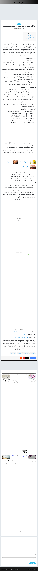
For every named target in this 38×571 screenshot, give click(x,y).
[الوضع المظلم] (31, 2)
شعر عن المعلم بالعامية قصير (23, 334)
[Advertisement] (29, 12)
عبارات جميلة (26, 353)
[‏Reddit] (21, 358)
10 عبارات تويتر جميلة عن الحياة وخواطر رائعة (6, 380)
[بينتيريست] (24, 358)
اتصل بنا (18, 569)
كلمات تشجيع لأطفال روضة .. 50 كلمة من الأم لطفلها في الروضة (23, 531)
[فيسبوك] (28, 366)
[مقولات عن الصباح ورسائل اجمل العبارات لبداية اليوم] (23, 412)
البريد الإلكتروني (33, 558)
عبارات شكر (13, 353)
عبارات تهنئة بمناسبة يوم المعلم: (29, 40)
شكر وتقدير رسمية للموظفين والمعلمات (21, 331)
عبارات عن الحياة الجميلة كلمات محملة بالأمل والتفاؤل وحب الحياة (6, 461)
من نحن (12, 569)
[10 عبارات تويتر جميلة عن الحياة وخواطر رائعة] (6, 377)
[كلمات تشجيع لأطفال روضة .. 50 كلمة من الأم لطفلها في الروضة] (23, 492)
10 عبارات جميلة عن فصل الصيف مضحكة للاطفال (15, 461)
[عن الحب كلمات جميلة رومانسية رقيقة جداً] (32, 457)
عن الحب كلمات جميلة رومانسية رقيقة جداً (32, 460)
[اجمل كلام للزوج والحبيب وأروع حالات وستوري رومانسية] (14, 377)
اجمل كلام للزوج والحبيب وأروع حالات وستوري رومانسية (14, 380)
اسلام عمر (27, 362)
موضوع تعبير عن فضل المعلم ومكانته (21, 337)
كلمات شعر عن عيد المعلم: (30, 38)
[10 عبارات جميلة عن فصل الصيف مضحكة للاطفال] (14, 457)
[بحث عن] (33, 2)
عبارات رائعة (19, 353)
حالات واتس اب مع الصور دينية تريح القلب (32, 380)
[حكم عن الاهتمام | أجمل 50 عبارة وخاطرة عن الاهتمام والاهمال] (33, 162)
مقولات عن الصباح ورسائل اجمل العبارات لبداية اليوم (24, 451)
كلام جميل (19, 24)
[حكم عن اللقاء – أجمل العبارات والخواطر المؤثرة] (33, 167)
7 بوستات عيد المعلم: (31, 35)
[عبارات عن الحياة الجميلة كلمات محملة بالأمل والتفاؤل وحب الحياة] (6, 457)
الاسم (35, 554)
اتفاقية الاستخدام (3, 569)
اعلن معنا (15, 569)
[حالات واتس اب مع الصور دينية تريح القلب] (32, 377)
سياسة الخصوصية (8, 569)
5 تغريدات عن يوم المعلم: (30, 37)
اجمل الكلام (32, 353)
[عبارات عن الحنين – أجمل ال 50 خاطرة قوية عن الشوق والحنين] (15, 162)
